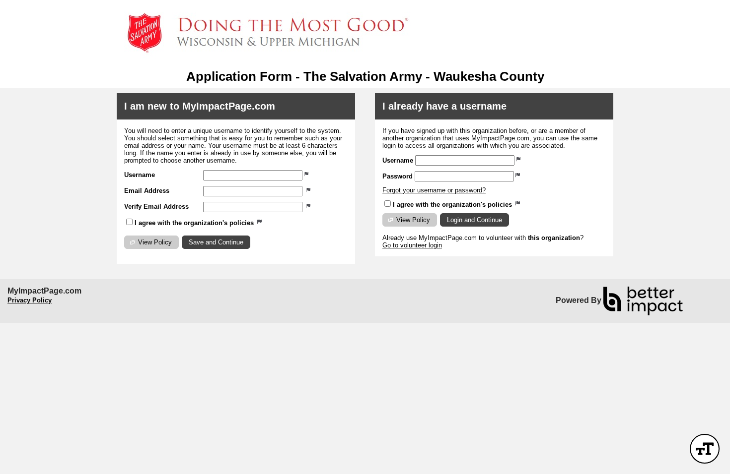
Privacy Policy (29, 300)
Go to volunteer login (412, 245)
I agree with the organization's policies (195, 223)
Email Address (146, 190)
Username (139, 174)
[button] (151, 242)
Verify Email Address (156, 206)
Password (397, 176)
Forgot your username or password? (434, 190)
